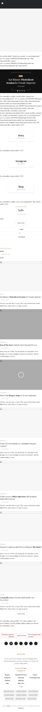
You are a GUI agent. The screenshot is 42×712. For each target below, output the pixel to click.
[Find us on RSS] (36, 643)
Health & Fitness (21, 675)
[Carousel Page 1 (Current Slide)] (17, 90)
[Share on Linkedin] (22, 233)
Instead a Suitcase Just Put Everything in (20, 547)
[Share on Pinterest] (25, 233)
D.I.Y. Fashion (33, 691)
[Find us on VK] (16, 643)
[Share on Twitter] (20, 233)
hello (21, 210)
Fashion (3, 440)
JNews (9, 706)
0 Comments (21, 237)
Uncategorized (21, 206)
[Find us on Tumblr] (21, 643)
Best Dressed (8, 691)
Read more (22, 222)
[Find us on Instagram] (31, 643)
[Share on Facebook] (17, 233)
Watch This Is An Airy (18, 395)
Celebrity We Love (18, 345)
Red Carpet (9, 698)
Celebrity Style (21, 691)
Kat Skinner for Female (21, 81)
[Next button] (38, 81)
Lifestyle (3, 493)
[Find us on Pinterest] (26, 643)
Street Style (32, 698)
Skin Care (21, 683)
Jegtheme (21, 708)
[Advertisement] (21, 31)
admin (21, 229)
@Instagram (21, 635)
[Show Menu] (39, 4)
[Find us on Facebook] (6, 643)
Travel (2, 594)
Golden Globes (21, 695)
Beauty (7, 675)
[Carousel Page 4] (22, 90)
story (24, 668)
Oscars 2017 (33, 695)
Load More (21, 614)
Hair (20, 76)
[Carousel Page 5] (24, 90)
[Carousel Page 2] (19, 90)
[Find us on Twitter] (11, 643)
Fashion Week (9, 695)
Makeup (21, 680)
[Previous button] (3, 81)
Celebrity (3, 342)
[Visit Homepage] (12, 4)
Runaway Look (20, 698)
